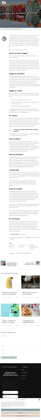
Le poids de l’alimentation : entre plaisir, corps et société (33, 246)
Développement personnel (25, 253)
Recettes (24, 375)
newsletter (28, 237)
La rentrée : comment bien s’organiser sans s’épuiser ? (8, 321)
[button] (39, 399)
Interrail (33, 204)
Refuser (20, 412)
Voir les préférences (20, 415)
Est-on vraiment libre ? (23, 245)
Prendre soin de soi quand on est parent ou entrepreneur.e (9, 293)
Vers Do (23, 378)
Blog (20, 10)
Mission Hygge (14, 234)
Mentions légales (20, 418)
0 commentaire (26, 22)
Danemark (18, 253)
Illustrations (24, 372)
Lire (16, 297)
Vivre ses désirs (12, 245)
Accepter (20, 409)
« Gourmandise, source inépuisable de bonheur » (28, 321)
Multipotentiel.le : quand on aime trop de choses (29, 293)
